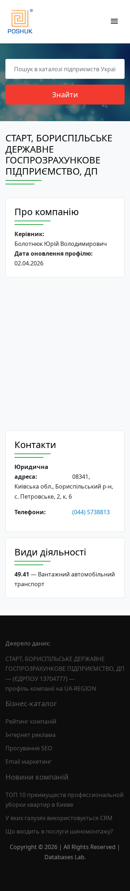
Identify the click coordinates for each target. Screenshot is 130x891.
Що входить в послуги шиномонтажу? (59, 831)
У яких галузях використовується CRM (59, 818)
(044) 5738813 (91, 512)
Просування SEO (28, 748)
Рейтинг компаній (30, 721)
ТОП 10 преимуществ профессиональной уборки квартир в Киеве (64, 800)
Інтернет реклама (30, 735)
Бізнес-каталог (31, 703)
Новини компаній (37, 777)
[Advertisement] (65, 354)
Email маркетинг (28, 762)
